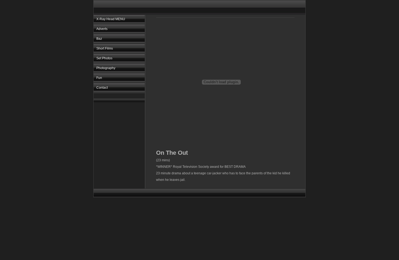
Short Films (104, 48)
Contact (102, 87)
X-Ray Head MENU (110, 19)
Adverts (101, 29)
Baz (99, 39)
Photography (105, 68)
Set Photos (104, 58)
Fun (99, 78)
